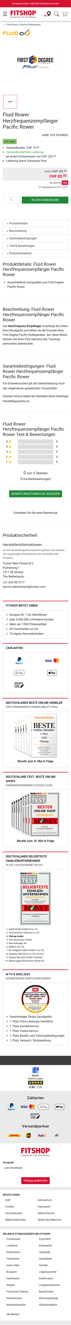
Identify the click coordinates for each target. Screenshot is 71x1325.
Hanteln (43, 1265)
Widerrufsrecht (46, 1213)
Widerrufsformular (15, 1219)
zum (13, 1168)
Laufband (11, 1245)
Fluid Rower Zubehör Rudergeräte (23, 24)
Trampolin (44, 1252)
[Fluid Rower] (16, 32)
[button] (10, 102)
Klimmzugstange (48, 1298)
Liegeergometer (48, 1271)
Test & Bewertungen (22, 246)
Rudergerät (45, 1245)
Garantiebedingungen (23, 238)
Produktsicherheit (20, 253)
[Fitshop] (23, 14)
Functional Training (17, 1291)
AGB (7, 1200)
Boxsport (11, 1271)
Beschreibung (18, 231)
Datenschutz (45, 1200)
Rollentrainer (46, 1278)
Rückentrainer (14, 1298)
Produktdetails (18, 223)
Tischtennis (12, 1258)
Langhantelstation (49, 1285)
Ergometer (45, 1239)
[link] (19, 660)
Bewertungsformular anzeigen (35, 494)
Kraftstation (13, 1252)
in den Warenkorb (45, 200)
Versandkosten (13, 1213)
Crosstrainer (13, 1239)
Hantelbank (45, 1258)
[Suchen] (56, 14)
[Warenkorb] (66, 14)
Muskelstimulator (16, 1304)
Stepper (10, 1285)
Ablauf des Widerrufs (49, 1219)
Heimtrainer (13, 1278)
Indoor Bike (12, 1265)
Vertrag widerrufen (35, 1180)
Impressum (44, 1206)
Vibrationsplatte (48, 1304)
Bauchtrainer (46, 1291)
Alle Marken (12, 1314)
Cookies (9, 1206)
